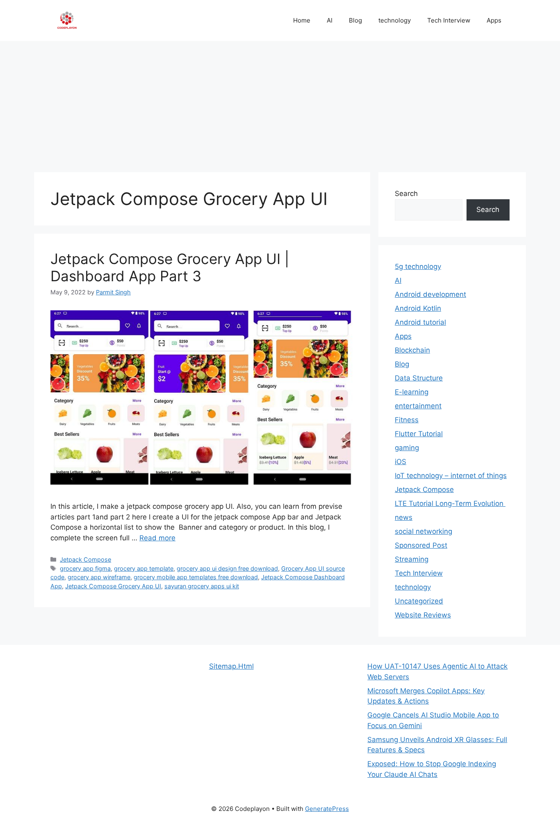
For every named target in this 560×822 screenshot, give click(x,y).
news (403, 517)
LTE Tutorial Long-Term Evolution (450, 503)
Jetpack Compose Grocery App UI (113, 586)
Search (406, 193)
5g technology (418, 266)
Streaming (411, 559)
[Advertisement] (280, 102)
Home (301, 20)
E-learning (411, 392)
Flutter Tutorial (419, 434)
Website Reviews (423, 615)
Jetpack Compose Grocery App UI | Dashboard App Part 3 (169, 267)
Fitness (407, 420)
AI (329, 20)
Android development (430, 294)
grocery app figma (85, 568)
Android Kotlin (418, 308)
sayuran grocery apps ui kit (201, 586)
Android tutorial (420, 322)
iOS (400, 462)
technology (394, 20)
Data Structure (419, 378)
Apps (494, 20)
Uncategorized (419, 601)
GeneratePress (327, 809)
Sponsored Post (421, 545)
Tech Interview (448, 20)
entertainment (418, 406)
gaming (407, 448)
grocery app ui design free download (227, 568)
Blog (355, 20)
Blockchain (412, 350)
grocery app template (143, 568)
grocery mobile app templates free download (196, 577)
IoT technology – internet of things (451, 475)
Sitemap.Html (231, 666)
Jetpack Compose (85, 559)
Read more (157, 538)
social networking (423, 531)
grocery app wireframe (99, 577)
